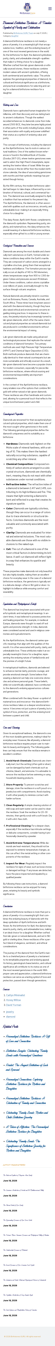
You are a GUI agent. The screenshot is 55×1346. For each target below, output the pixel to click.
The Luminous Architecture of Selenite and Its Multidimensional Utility (23, 1190)
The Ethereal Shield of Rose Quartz (13, 1205)
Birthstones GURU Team (23, 33)
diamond (10, 1016)
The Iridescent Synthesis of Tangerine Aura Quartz (17, 1175)
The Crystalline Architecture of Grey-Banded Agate (18, 1295)
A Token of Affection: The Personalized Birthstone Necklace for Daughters (27, 1129)
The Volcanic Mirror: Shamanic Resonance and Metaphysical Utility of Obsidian (26, 1235)
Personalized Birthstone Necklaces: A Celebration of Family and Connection (26, 1100)
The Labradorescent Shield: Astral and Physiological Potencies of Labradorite (24, 1280)
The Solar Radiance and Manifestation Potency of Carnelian (20, 1310)
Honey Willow (13, 1000)
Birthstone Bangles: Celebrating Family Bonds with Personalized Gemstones (27, 1053)
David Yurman (13, 1005)
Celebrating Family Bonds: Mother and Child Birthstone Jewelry (27, 1115)
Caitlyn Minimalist (15, 995)
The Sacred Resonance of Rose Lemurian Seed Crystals (18, 1265)
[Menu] (50, 8)
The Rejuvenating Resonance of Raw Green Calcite (17, 1220)
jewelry (10, 1011)
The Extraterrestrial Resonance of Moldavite (15, 1250)
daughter (15, 36)
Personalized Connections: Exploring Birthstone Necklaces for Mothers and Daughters (25, 1084)
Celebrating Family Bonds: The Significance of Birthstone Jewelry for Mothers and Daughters (26, 1146)
